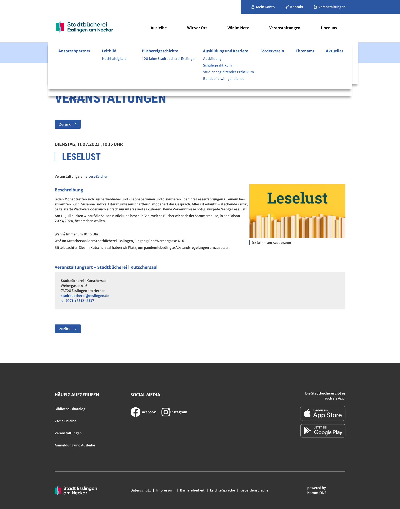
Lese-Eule (77, 99)
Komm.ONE (316, 493)
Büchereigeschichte (160, 51)
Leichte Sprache (222, 490)
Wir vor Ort (197, 27)
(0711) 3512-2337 (80, 301)
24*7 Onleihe (65, 421)
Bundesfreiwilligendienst (223, 79)
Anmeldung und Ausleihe (75, 445)
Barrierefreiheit (192, 490)
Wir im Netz (238, 27)
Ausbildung (212, 59)
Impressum (165, 490)
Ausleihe (159, 27)
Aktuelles (334, 51)
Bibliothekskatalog (70, 409)
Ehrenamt (305, 51)
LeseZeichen (98, 176)
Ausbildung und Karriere (225, 51)
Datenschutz (140, 490)
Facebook (148, 412)
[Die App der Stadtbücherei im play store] (322, 430)
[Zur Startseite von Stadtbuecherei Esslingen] (84, 26)
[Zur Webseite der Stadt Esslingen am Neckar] (76, 490)
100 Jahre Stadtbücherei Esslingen (169, 59)
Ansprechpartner (74, 51)
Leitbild (109, 51)
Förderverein (272, 51)
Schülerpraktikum (217, 65)
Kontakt (296, 7)
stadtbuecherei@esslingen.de (85, 296)
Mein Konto (265, 7)
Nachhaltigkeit (114, 59)
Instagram (178, 412)
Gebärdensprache (254, 490)
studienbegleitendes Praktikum (228, 72)
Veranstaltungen (331, 7)
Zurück (65, 124)
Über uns (329, 27)
